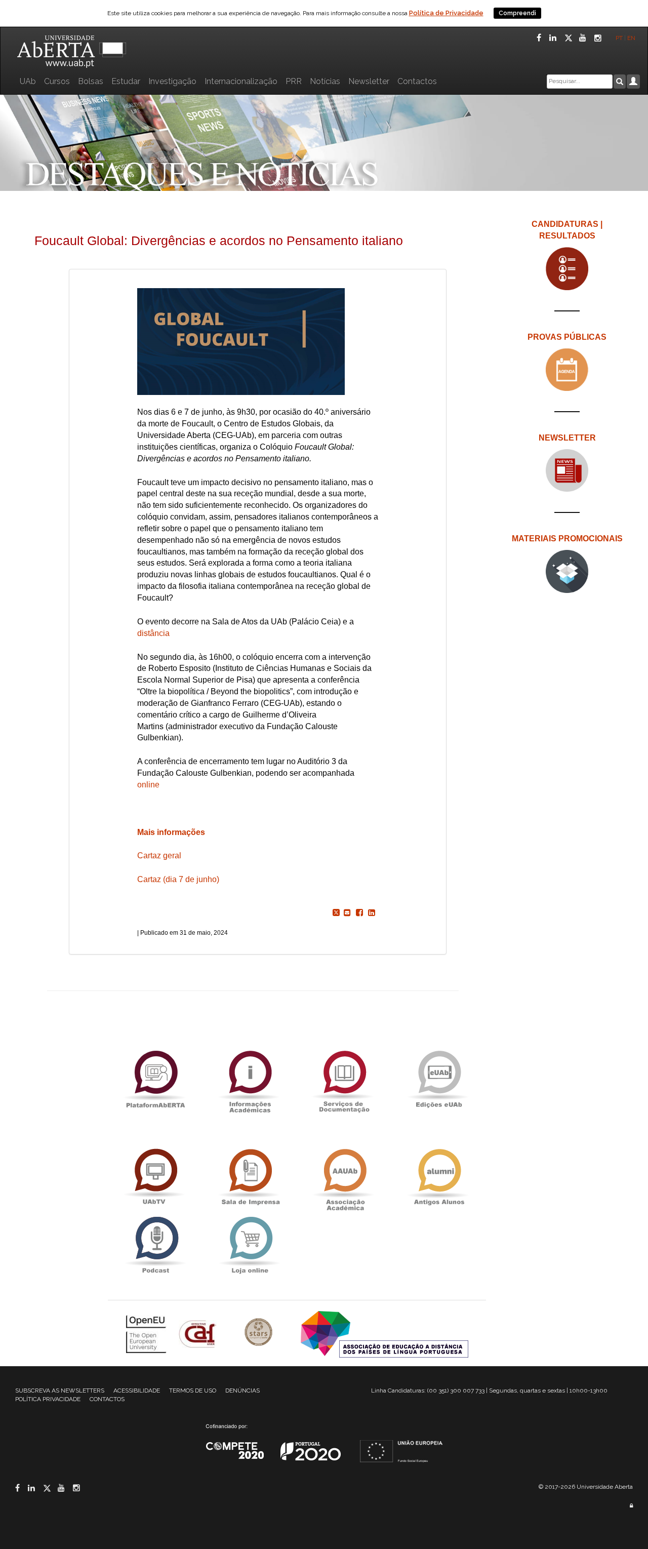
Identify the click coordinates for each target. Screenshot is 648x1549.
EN (632, 38)
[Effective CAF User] (199, 1333)
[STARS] (260, 1333)
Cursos (57, 81)
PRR (294, 81)
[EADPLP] (384, 1333)
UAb (28, 81)
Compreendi (517, 13)
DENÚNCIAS (242, 1390)
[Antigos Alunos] (439, 1177)
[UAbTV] (155, 1177)
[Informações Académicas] (250, 1079)
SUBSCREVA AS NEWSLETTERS (59, 1390)
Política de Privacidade (446, 13)
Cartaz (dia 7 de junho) (178, 879)
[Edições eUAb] (439, 1079)
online (148, 784)
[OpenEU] (147, 1333)
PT (619, 38)
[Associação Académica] (344, 1177)
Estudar (125, 81)
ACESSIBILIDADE (136, 1390)
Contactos (417, 81)
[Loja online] (250, 1245)
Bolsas (90, 81)
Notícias (325, 81)
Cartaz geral (159, 855)
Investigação (172, 81)
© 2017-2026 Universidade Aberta (586, 1486)
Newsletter (368, 81)
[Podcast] (155, 1245)
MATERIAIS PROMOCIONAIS (567, 538)
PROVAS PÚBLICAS (567, 337)
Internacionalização (241, 81)
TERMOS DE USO (192, 1390)
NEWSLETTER (567, 437)
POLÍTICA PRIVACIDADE (47, 1399)
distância (153, 633)
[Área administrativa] (631, 1505)
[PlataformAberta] (155, 1079)
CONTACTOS (107, 1399)
